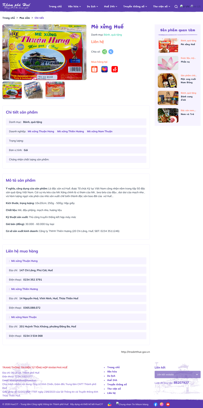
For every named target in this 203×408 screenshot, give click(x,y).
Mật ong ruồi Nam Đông (188, 80)
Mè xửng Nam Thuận (99, 131)
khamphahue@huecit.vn (23, 380)
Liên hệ (111, 393)
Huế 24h (109, 6)
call (111, 52)
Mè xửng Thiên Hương (70, 131)
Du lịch (91, 6)
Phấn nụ (185, 61)
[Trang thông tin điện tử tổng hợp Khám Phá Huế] (21, 6)
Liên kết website (165, 374)
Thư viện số (160, 6)
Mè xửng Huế (188, 44)
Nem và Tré (188, 114)
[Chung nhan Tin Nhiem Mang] (132, 404)
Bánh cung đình (187, 98)
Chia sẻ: (96, 51)
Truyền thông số (133, 6)
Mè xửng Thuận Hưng (41, 131)
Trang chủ (55, 6)
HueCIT (99, 404)
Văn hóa (73, 6)
